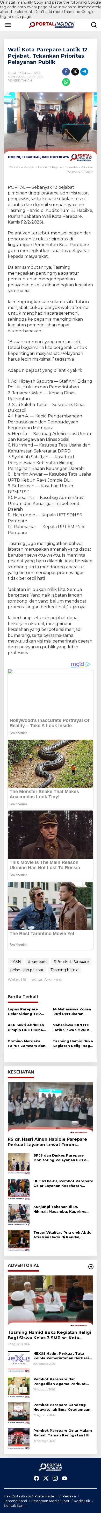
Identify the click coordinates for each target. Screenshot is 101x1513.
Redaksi (69, 1496)
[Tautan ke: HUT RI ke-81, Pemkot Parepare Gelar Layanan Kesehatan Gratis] (19, 1189)
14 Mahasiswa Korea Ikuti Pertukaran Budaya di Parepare (72, 1011)
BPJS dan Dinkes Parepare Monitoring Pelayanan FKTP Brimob (59, 1157)
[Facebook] (36, 1478)
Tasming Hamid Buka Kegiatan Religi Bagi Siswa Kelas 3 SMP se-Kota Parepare (73, 1043)
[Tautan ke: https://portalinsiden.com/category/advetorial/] (91, 1267)
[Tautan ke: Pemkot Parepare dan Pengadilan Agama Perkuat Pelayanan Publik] (19, 1387)
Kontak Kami (14, 1505)
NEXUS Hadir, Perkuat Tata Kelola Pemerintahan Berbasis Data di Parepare (62, 1355)
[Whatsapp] (66, 82)
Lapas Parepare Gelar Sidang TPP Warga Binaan (24, 1011)
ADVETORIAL (17, 77)
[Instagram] (55, 1478)
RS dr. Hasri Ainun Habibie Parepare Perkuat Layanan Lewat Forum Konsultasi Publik (47, 1142)
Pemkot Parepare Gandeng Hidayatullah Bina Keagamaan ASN (61, 1407)
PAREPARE (35, 77)
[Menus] (8, 25)
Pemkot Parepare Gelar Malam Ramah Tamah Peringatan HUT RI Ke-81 (62, 1432)
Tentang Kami (15, 1501)
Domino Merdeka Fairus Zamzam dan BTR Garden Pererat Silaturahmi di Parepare (27, 1043)
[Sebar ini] (66, 72)
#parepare (37, 961)
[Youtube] (64, 1478)
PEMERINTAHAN (20, 80)
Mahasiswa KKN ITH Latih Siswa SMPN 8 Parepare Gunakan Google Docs (71, 1027)
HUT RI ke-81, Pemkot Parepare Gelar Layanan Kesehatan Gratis (63, 1183)
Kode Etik (82, 1501)
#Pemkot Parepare (71, 961)
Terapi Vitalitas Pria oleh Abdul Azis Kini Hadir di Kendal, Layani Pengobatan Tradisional (63, 1234)
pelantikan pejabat (27, 970)
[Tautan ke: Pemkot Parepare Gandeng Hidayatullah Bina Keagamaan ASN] (19, 1413)
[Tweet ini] (75, 72)
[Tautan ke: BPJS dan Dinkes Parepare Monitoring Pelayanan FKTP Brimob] (19, 1163)
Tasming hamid (64, 970)
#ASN (15, 961)
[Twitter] (45, 1478)
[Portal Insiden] (51, 24)
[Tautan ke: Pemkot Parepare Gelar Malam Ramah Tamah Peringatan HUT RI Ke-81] (19, 1438)
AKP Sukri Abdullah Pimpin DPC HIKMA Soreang (26, 1027)
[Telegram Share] (84, 72)
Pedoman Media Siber (50, 1501)
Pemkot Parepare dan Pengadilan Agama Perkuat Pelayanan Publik (59, 1381)
